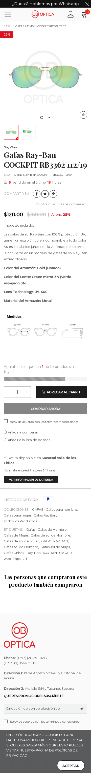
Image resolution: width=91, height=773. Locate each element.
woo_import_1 (15, 559)
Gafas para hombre (61, 509)
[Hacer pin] (53, 194)
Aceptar (70, 766)
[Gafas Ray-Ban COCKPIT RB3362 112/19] (45, 77)
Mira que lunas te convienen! (64, 204)
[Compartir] (36, 194)
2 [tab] (49, 117)
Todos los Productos (20, 521)
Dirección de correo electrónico (33, 708)
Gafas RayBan (45, 515)
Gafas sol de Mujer (55, 547)
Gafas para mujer (17, 515)
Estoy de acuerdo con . (45, 721)
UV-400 (65, 553)
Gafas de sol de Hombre (50, 535)
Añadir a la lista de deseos (28, 440)
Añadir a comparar (22, 432)
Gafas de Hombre (52, 529)
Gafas (30, 529)
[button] (8, 392)
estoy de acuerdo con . (44, 422)
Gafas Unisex (14, 553)
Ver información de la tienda (31, 479)
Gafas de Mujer (16, 535)
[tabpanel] (45, 77)
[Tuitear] (45, 194)
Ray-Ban (10, 147)
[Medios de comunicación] (83, 115)
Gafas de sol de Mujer (21, 541)
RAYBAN (50, 553)
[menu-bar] (11, 14)
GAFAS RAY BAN (54, 541)
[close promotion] (87, 4)
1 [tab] (41, 117)
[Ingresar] (70, 14)
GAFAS (37, 509)
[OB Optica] (43, 14)
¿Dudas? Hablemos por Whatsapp (45, 3)
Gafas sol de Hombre (21, 547)
